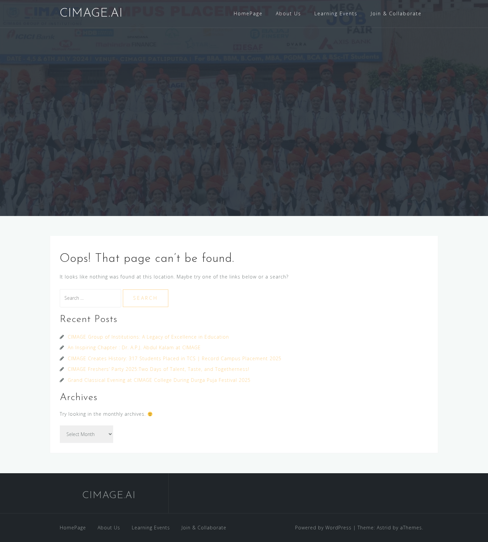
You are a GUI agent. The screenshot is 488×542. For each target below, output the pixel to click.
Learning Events (336, 13)
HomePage (248, 13)
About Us (288, 13)
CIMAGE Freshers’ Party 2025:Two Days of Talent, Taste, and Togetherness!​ (158, 369)
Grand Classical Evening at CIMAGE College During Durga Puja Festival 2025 (159, 380)
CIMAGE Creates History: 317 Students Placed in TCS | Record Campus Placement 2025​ (175, 358)
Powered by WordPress (323, 527)
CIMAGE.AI (91, 14)
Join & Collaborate (396, 13)
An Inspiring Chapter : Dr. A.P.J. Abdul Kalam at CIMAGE (134, 347)
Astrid (384, 527)
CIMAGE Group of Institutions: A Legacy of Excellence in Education (148, 337)
